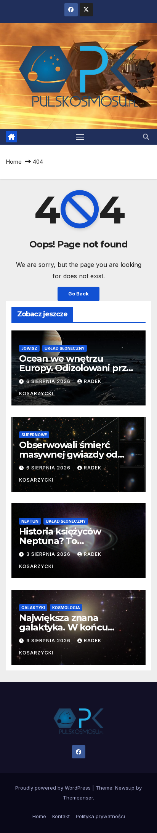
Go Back (78, 294)
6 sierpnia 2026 (49, 381)
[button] (146, 136)
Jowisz (29, 348)
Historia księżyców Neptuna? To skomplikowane (60, 541)
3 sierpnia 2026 (49, 554)
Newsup (125, 788)
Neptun (29, 521)
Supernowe (34, 434)
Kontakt (61, 816)
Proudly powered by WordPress (53, 788)
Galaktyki (33, 607)
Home (14, 161)
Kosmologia (66, 607)
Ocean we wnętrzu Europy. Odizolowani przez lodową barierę (77, 368)
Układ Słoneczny (65, 348)
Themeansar (78, 798)
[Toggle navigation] (80, 137)
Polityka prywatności (100, 816)
